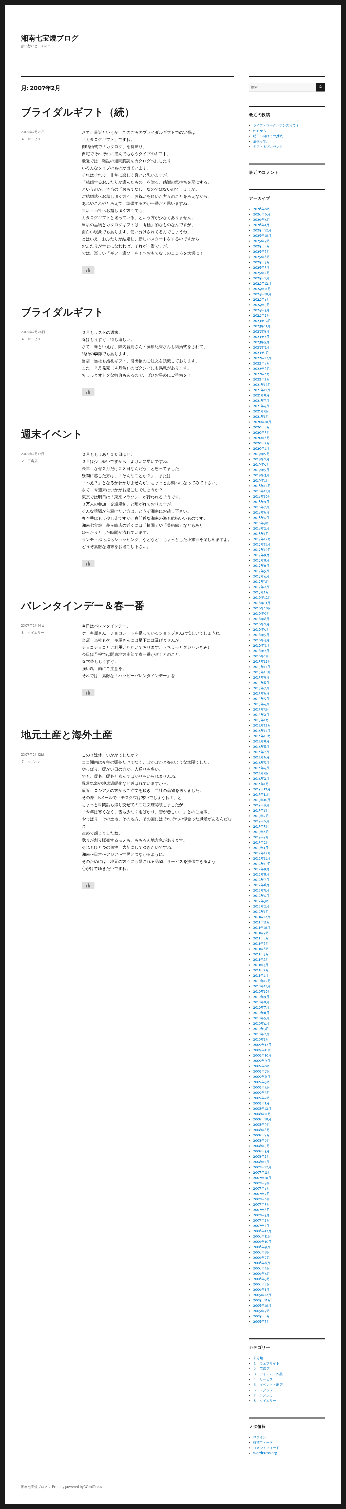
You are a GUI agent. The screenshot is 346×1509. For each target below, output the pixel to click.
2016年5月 (261, 635)
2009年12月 (262, 1045)
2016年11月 (262, 603)
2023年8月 (261, 331)
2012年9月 (261, 869)
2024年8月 (261, 299)
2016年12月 (262, 597)
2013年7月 (261, 816)
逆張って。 (261, 141)
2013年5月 (261, 826)
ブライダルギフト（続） (77, 112)
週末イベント (52, 434)
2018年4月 (261, 518)
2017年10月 (262, 550)
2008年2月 (261, 1156)
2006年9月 (261, 1247)
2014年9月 (261, 741)
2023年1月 (261, 353)
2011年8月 (261, 938)
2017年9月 (261, 555)
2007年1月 (261, 1226)
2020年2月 (261, 443)
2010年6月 (261, 1013)
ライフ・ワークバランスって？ (276, 125)
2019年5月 (261, 470)
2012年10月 (262, 864)
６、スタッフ (263, 1390)
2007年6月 (261, 1199)
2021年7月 (261, 400)
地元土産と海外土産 (66, 734)
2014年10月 (262, 736)
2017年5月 (261, 571)
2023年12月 (262, 321)
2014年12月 (262, 725)
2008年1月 (261, 1162)
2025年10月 (262, 235)
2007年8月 (261, 1188)
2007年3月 (261, 1215)
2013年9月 (261, 805)
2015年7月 (261, 688)
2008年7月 (261, 1135)
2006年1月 (261, 1289)
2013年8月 (261, 810)
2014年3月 (261, 773)
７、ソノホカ (31, 761)
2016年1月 (261, 656)
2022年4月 (261, 374)
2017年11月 (261, 544)
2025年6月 (261, 257)
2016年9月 (261, 613)
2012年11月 (261, 858)
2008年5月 (261, 1146)
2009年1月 (261, 1103)
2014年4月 (261, 768)
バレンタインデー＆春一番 (82, 605)
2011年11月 (261, 922)
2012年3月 (261, 901)
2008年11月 (262, 1114)
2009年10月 (262, 1055)
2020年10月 (262, 422)
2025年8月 (261, 246)
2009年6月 (261, 1077)
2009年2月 (261, 1098)
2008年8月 (261, 1130)
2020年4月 (261, 438)
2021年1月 (261, 416)
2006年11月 (262, 1236)
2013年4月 (261, 832)
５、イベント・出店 (268, 1385)
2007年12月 (262, 1167)
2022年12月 (262, 358)
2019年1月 (261, 480)
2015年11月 (261, 667)
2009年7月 (261, 1071)
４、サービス (31, 139)
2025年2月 (261, 273)
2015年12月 (262, 661)
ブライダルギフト (62, 312)
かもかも (259, 131)
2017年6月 (261, 565)
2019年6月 (261, 464)
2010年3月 (261, 1029)
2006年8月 (261, 1252)
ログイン (259, 1437)
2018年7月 (261, 507)
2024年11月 (262, 289)
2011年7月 (261, 943)
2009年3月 (261, 1092)
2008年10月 (262, 1119)
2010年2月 (261, 1034)
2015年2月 (261, 715)
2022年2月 (261, 379)
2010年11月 (261, 986)
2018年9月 (261, 502)
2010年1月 (261, 1039)
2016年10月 (262, 608)
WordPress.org (265, 1453)
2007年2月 (261, 1220)
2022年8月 (261, 363)
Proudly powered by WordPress (77, 1487)
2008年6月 (261, 1140)
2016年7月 (261, 624)
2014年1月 (261, 784)
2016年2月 (261, 651)
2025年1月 (261, 278)
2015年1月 (261, 720)
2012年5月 (261, 890)
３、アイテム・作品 (268, 1374)
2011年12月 (261, 917)
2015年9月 (261, 677)
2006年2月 (261, 1284)
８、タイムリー (32, 632)
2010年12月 (262, 981)
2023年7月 (261, 337)
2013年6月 (261, 821)
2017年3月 (261, 581)
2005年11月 (262, 1300)
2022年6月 (261, 369)
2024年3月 (261, 310)
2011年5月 (261, 954)
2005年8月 (261, 1316)
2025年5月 (261, 262)
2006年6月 (261, 1263)
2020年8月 (261, 427)
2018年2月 (261, 528)
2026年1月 (261, 225)
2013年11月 (261, 794)
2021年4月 (261, 406)
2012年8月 (261, 874)
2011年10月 (261, 927)
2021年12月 (262, 385)
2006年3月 (261, 1279)
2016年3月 (261, 645)
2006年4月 (261, 1273)
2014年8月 (261, 746)
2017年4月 (261, 576)
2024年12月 (262, 283)
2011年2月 (261, 970)
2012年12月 (262, 853)
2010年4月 (261, 1023)
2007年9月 (261, 1183)
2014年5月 (261, 762)
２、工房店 (29, 461)
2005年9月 (261, 1311)
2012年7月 (261, 880)
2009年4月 (261, 1087)
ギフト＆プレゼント (268, 146)
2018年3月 (261, 523)
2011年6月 (261, 949)
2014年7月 (261, 752)
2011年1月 (260, 975)
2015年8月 (261, 683)
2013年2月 (261, 842)
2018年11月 (261, 491)
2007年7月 (261, 1194)
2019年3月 (261, 475)
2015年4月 (261, 704)
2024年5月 (261, 305)
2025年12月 (262, 230)
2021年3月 (261, 411)
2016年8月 (261, 619)
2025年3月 (261, 267)
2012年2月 (261, 906)
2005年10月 (262, 1305)
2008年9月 (261, 1124)
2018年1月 (261, 534)
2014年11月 (261, 731)
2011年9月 (261, 933)
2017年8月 (261, 560)
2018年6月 (261, 512)
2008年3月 (261, 1151)
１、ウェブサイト (266, 1363)
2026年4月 (261, 219)
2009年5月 (261, 1082)
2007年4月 (261, 1210)
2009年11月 (262, 1050)
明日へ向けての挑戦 (268, 136)
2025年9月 (261, 241)
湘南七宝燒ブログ (50, 38)
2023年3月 (261, 347)
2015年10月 (262, 672)
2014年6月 (261, 757)
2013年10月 (262, 800)
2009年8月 (261, 1066)
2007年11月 (262, 1172)
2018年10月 (262, 496)
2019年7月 (261, 459)
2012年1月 (261, 912)
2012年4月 (261, 896)
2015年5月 (261, 699)
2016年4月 (261, 640)
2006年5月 (261, 1268)
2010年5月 (261, 1018)
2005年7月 (261, 1321)
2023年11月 (262, 326)
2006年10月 (262, 1242)
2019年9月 (261, 454)
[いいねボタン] (88, 270)
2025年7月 (261, 251)
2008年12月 (262, 1108)
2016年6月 (261, 629)
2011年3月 (260, 965)
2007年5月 (261, 1204)
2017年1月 (261, 592)
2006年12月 (262, 1231)
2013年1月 (260, 848)
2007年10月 (262, 1178)
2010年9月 (261, 997)
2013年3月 (261, 837)
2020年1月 (261, 448)
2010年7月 (261, 1007)
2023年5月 (261, 342)
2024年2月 (261, 315)
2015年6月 (261, 693)
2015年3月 (261, 709)
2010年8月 (261, 1002)
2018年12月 (262, 486)
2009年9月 (261, 1061)
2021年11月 (261, 390)
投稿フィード (263, 1442)
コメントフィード (266, 1448)
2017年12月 (262, 539)
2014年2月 (261, 778)
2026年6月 (261, 214)
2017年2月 (261, 587)
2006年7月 (261, 1258)
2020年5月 (261, 432)
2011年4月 (261, 959)
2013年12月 (262, 789)
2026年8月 (261, 209)
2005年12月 (262, 1295)
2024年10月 (262, 294)
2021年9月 (261, 395)
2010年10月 (262, 991)
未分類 (258, 1358)
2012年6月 (261, 885)
